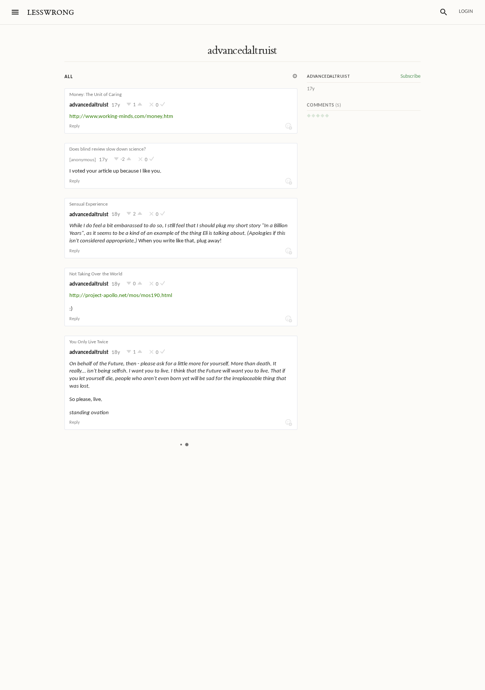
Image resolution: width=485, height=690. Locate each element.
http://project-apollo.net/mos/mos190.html (120, 296)
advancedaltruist (242, 50)
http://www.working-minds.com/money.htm (121, 116)
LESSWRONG (50, 12)
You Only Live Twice (88, 341)
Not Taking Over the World (95, 274)
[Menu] (15, 12)
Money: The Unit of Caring (95, 94)
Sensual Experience (88, 204)
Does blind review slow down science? (107, 149)
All (68, 76)
